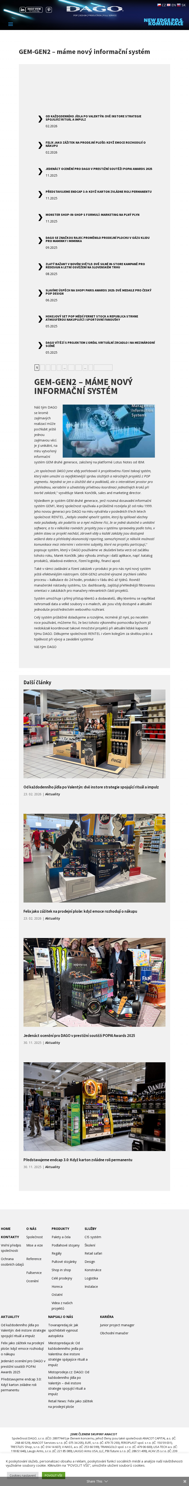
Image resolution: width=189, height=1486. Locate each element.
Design (90, 1261)
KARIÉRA (107, 1316)
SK (183, 5)
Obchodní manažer (114, 1333)
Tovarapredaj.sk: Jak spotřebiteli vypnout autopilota (63, 1330)
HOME (6, 1228)
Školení (90, 1245)
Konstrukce (93, 1270)
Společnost (34, 1237)
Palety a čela (61, 1237)
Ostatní (57, 1294)
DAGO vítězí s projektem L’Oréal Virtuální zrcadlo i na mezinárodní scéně (100, 344)
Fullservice (34, 1272)
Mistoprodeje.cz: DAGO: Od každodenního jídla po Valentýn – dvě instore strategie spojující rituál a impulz (68, 1383)
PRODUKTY (60, 1228)
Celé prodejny (62, 1278)
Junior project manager (117, 1325)
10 (71, 367)
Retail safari (93, 1253)
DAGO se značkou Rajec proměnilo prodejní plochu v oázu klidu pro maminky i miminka (98, 239)
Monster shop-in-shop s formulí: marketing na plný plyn (92, 215)
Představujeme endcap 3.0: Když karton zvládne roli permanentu (99, 191)
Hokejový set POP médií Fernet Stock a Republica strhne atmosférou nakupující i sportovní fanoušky (92, 318)
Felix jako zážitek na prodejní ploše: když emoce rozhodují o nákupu (96, 144)
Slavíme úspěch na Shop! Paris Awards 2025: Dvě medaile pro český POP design (98, 292)
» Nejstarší (103, 367)
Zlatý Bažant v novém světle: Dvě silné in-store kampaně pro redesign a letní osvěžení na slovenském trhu (95, 265)
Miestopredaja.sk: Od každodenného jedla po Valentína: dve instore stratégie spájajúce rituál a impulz (68, 1354)
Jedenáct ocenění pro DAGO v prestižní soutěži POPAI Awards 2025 (99, 169)
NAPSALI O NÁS (60, 1316)
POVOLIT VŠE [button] (53, 1475)
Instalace (91, 1286)
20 (78, 367)
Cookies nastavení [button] (23, 1475)
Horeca (57, 1286)
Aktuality (52, 794)
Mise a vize (34, 1245)
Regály (57, 1253)
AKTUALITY (10, 1316)
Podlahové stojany (66, 1245)
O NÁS (31, 1228)
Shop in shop (61, 1270)
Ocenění (32, 1281)
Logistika (91, 1278)
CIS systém (93, 1237)
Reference (33, 1259)
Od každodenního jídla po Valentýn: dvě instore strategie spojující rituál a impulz (93, 117)
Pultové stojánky (64, 1261)
